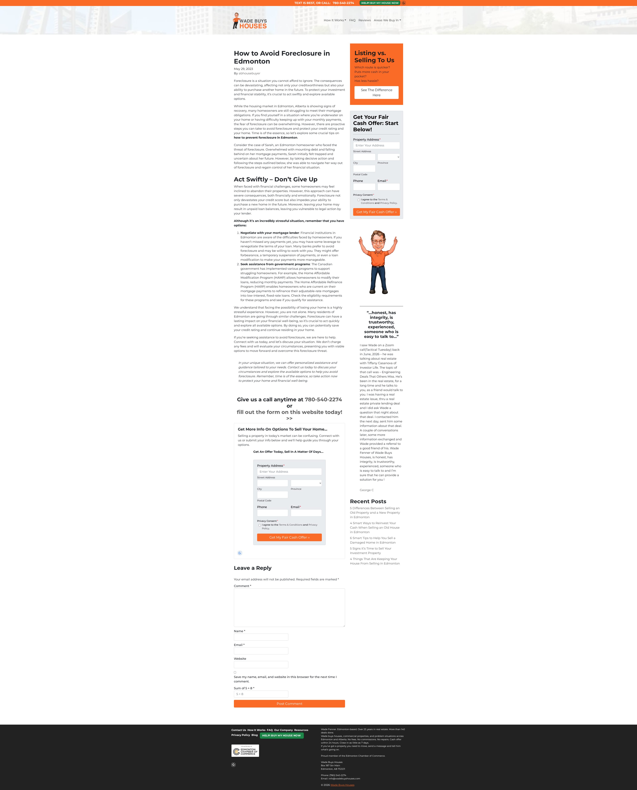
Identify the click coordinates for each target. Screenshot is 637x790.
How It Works (334, 20)
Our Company (283, 730)
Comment (242, 586)
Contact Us (238, 730)
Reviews (364, 20)
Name (239, 631)
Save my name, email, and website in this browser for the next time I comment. (285, 679)
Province (296, 488)
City (259, 488)
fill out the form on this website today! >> (289, 415)
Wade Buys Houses (342, 785)
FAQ (352, 20)
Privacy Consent (267, 520)
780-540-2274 (323, 399)
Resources (301, 730)
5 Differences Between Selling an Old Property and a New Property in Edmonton (375, 512)
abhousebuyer (249, 73)
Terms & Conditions (290, 524)
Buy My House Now (281, 735)
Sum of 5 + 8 (244, 688)
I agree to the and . (289, 526)
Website (240, 659)
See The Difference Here (376, 92)
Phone (262, 507)
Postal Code (264, 500)
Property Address (270, 466)
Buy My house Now (379, 2)
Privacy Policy (388, 202)
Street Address (266, 477)
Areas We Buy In (386, 20)
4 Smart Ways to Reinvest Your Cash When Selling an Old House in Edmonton (375, 527)
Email (296, 507)
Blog (254, 735)
